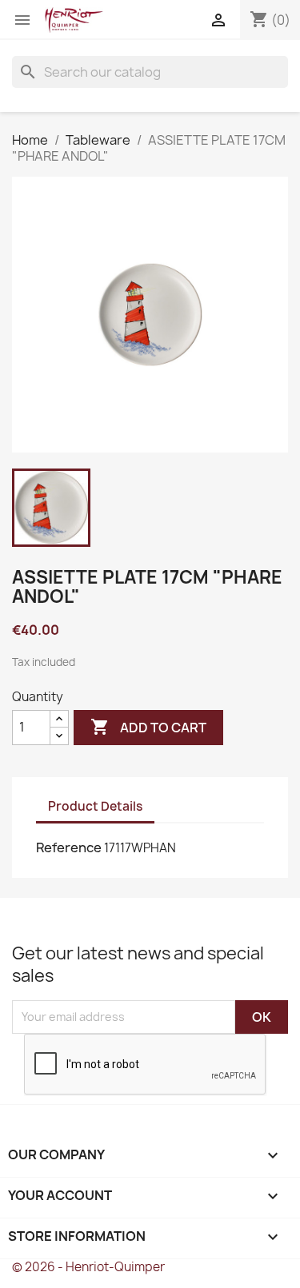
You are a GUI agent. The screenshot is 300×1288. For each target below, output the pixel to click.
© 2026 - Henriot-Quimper (88, 1266)
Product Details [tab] (95, 806)
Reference (69, 847)
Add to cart (148, 726)
